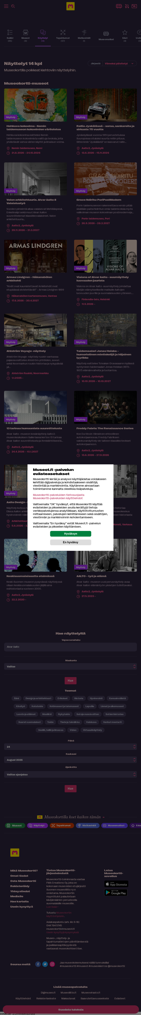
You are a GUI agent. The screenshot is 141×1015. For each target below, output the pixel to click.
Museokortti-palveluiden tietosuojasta (58, 494)
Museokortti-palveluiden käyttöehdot (58, 498)
